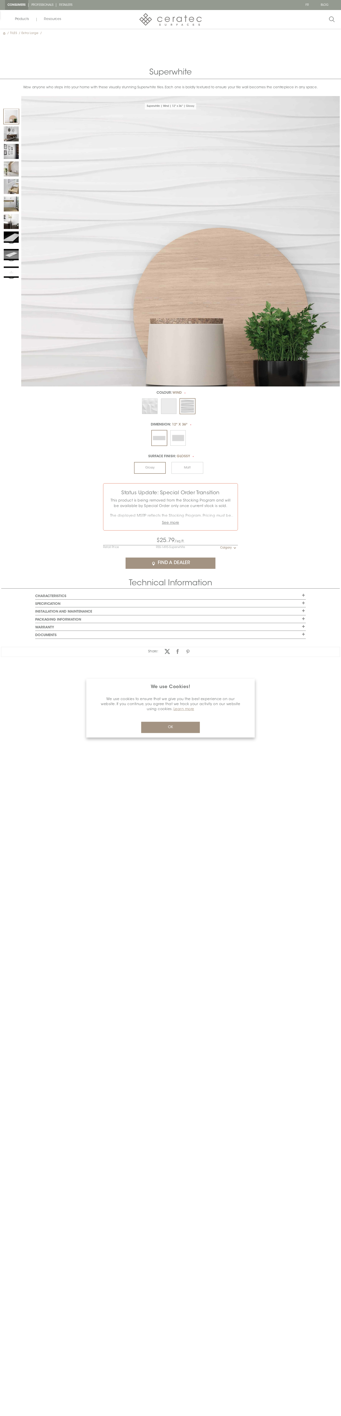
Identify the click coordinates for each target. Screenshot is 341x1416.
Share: (153, 651)
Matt (187, 467)
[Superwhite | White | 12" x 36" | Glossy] (11, 151)
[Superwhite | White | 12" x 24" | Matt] (11, 221)
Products (22, 19)
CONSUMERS (16, 5)
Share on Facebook (177, 651)
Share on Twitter (167, 651)
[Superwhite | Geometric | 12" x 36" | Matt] (11, 133)
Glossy (150, 467)
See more (170, 523)
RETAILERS (65, 5)
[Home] (4, 33)
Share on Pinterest (187, 651)
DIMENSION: (169, 424)
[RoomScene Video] (11, 237)
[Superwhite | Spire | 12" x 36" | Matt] (11, 186)
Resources (52, 19)
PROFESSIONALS (42, 5)
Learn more (183, 709)
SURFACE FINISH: (169, 456)
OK (170, 727)
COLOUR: (169, 393)
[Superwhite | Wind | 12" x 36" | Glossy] (11, 116)
